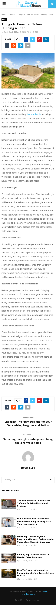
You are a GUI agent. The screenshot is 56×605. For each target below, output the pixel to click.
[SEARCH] (51, 480)
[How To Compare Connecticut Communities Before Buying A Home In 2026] (8, 573)
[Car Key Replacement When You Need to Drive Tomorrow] (8, 558)
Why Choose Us (32, 600)
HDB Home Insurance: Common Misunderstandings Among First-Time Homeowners (34, 521)
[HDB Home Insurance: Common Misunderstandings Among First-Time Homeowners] (8, 522)
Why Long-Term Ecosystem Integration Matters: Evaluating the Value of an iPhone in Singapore (35, 539)
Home (4, 19)
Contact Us (19, 600)
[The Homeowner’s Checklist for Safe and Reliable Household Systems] (8, 504)
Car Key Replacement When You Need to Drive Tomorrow (33, 555)
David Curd (8, 32)
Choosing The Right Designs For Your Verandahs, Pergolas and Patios (28, 423)
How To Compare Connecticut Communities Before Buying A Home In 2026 (35, 573)
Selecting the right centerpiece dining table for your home (28, 440)
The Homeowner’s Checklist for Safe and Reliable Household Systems (33, 503)
